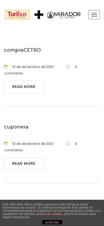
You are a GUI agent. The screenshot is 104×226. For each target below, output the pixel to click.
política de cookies (49, 214)
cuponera (16, 127)
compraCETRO (22, 50)
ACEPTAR (52, 222)
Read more (23, 87)
